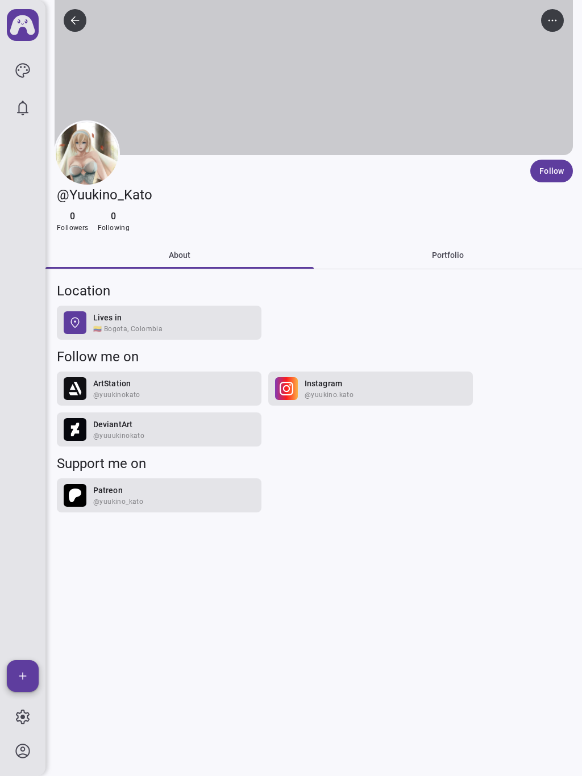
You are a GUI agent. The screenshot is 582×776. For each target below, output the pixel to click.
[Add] (23, 676)
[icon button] (23, 70)
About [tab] (180, 255)
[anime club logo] (23, 25)
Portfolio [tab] (448, 255)
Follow (551, 171)
